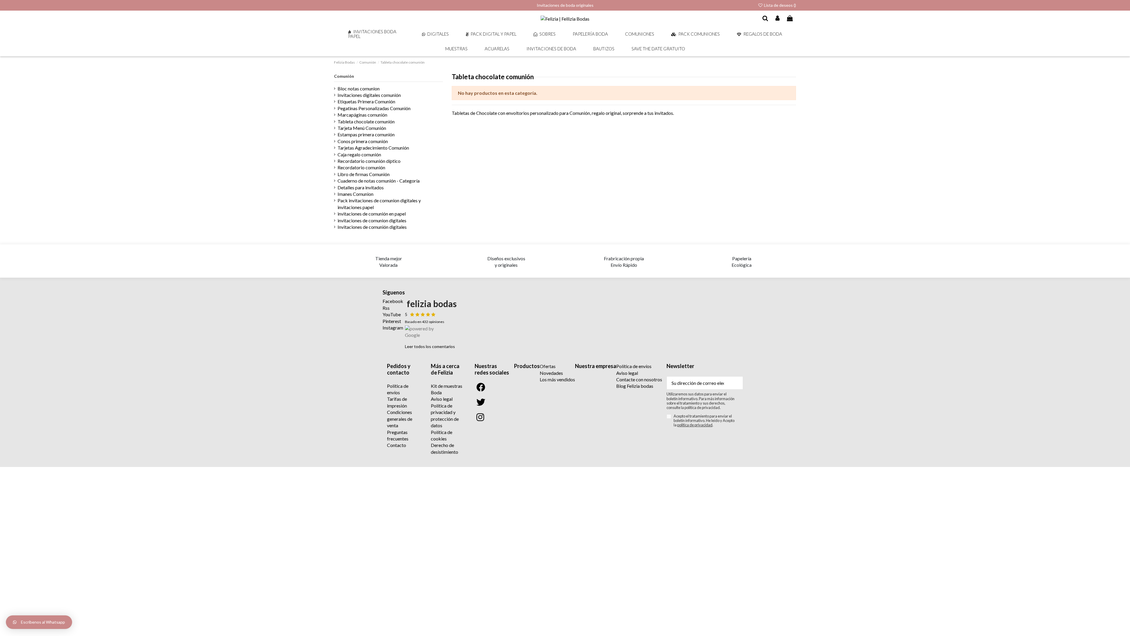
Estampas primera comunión (366, 134)
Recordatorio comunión (361, 167)
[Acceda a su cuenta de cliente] (778, 18)
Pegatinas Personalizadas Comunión (374, 108)
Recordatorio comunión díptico (369, 161)
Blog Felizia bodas (634, 386)
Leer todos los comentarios (430, 346)
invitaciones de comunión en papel (372, 213)
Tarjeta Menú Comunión (362, 128)
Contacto (396, 445)
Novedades (551, 373)
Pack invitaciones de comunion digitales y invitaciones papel (379, 204)
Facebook (393, 301)
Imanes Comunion (355, 194)
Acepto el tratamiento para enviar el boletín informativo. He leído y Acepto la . (704, 421)
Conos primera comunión (363, 141)
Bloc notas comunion (359, 88)
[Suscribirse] (736, 383)
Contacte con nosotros (639, 379)
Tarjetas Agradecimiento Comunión (373, 147)
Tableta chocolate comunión (366, 121)
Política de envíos (634, 366)
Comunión (344, 76)
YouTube (392, 314)
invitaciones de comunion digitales (372, 220)
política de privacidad (694, 425)
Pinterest (392, 321)
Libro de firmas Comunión (364, 174)
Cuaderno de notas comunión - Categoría (379, 180)
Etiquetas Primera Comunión (366, 101)
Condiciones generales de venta (399, 418)
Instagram (393, 327)
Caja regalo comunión (359, 154)
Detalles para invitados (361, 187)
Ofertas (548, 366)
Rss (386, 308)
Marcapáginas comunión (362, 114)
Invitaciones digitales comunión (369, 95)
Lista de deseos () (779, 5)
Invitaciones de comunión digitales (372, 227)
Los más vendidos (557, 379)
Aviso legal (442, 399)
